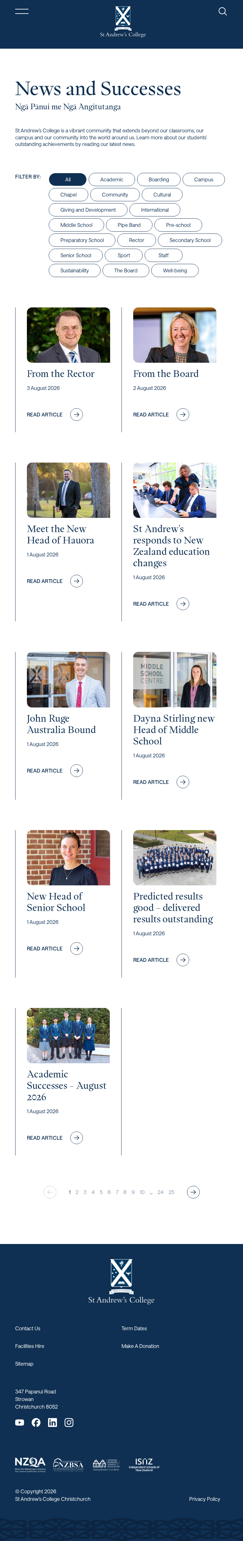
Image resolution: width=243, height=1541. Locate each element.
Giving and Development (88, 210)
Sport (124, 255)
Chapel (68, 194)
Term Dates (134, 1328)
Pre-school (178, 225)
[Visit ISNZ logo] (144, 1465)
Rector (136, 240)
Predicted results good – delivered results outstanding (173, 907)
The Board (126, 270)
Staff (164, 255)
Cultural (162, 194)
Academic (111, 179)
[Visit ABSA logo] (106, 1465)
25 (171, 1192)
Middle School (76, 225)
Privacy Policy (204, 1499)
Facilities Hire (29, 1346)
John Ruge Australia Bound (61, 724)
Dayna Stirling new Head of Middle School (174, 730)
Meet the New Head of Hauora (60, 534)
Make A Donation (140, 1346)
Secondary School (190, 240)
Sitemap (24, 1364)
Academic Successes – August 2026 (67, 1085)
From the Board (166, 373)
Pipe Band (129, 225)
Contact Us (27, 1328)
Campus (203, 179)
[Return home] (123, 22)
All (68, 179)
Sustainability (74, 270)
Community (115, 194)
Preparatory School (82, 240)
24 (161, 1192)
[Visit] (30, 1464)
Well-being (175, 270)
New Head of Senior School (56, 901)
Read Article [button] (58, 416)
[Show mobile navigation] (21, 11)
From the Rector (61, 373)
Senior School (75, 255)
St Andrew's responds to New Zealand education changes (171, 545)
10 (142, 1192)
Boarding (159, 179)
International (155, 210)
